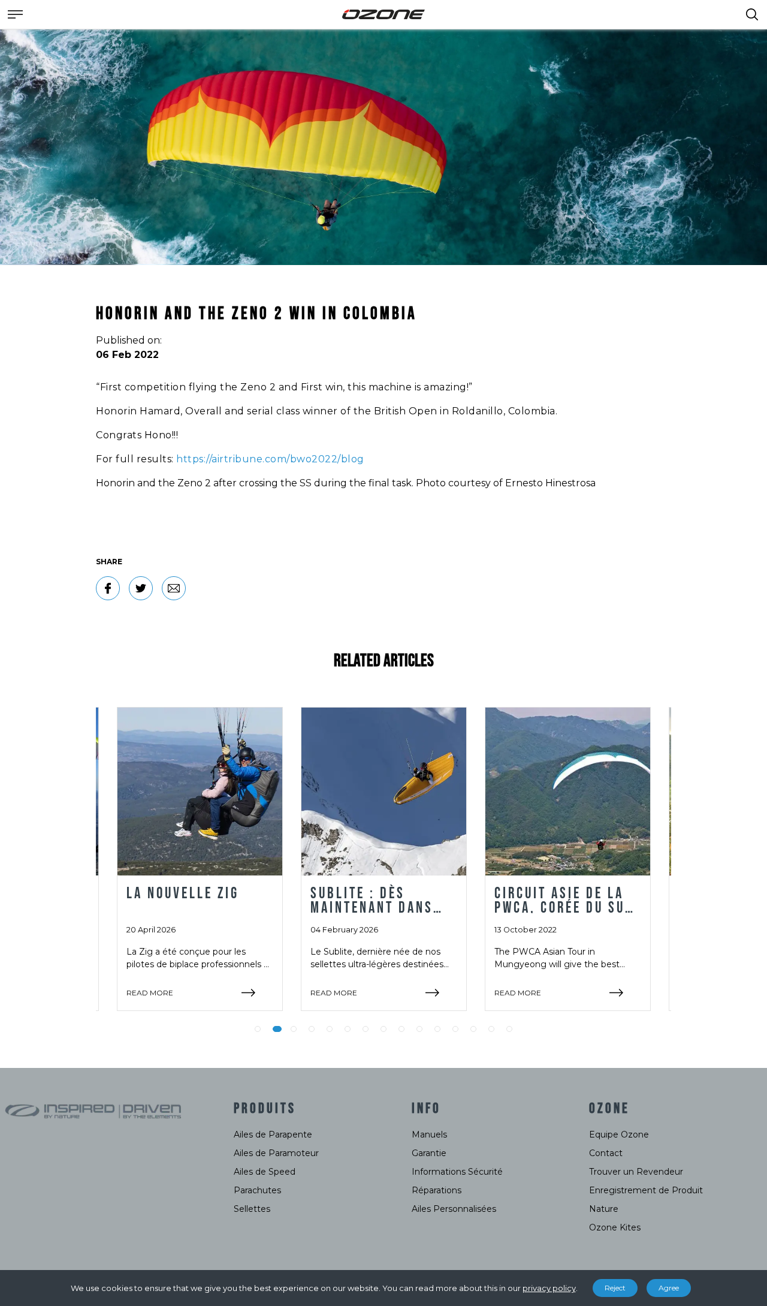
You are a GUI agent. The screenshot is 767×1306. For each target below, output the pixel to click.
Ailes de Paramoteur (276, 1153)
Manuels (429, 1134)
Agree (669, 1287)
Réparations (436, 1190)
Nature (603, 1208)
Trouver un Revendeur (636, 1171)
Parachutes (257, 1190)
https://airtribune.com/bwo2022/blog (270, 459)
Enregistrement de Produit (646, 1190)
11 (437, 1029)
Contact (606, 1153)
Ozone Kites (615, 1227)
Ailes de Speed (264, 1171)
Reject (615, 1287)
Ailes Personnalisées (454, 1208)
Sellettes (252, 1208)
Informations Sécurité (457, 1171)
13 (473, 1029)
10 (419, 1029)
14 (491, 1029)
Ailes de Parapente (273, 1134)
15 (509, 1029)
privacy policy (549, 1288)
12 (455, 1029)
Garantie (429, 1153)
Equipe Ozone (619, 1134)
